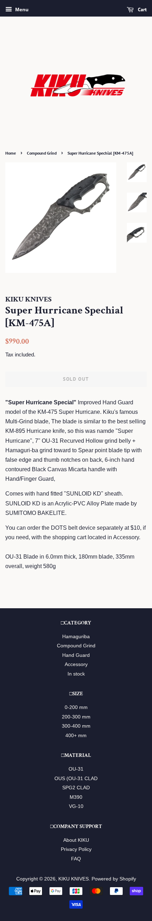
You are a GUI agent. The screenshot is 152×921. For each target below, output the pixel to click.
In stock (76, 674)
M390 (76, 797)
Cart (141, 9)
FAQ (76, 858)
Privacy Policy (76, 849)
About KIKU (76, 840)
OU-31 (76, 769)
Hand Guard (76, 655)
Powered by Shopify (114, 879)
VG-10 (76, 806)
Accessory (76, 664)
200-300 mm (76, 717)
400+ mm (76, 735)
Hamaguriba (76, 636)
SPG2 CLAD (76, 787)
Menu (21, 9)
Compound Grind (42, 153)
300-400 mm (76, 726)
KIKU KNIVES (73, 879)
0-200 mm (76, 707)
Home (10, 153)
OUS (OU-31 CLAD (76, 778)
